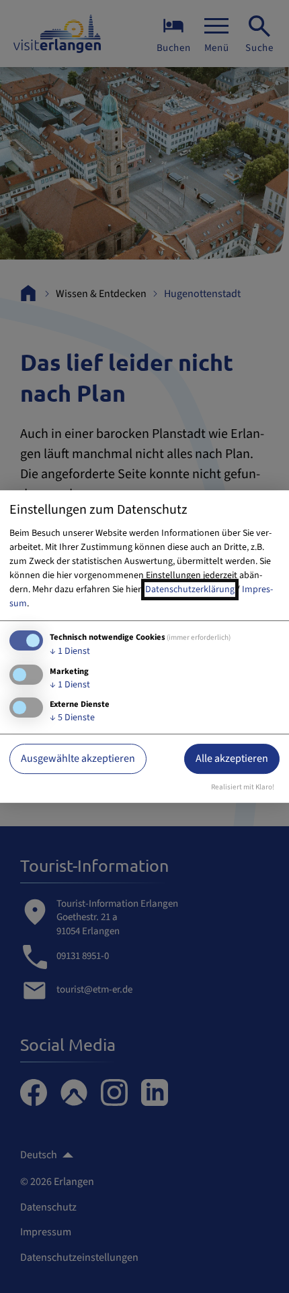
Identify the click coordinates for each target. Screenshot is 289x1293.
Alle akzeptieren (232, 758)
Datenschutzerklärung (190, 589)
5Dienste (72, 717)
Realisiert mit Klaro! (242, 787)
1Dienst (70, 651)
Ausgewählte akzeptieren (78, 758)
